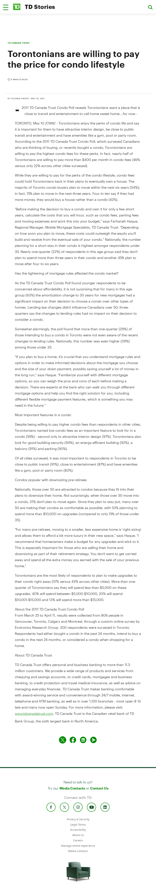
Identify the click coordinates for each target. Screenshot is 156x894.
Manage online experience (78, 845)
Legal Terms (78, 824)
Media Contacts (72, 788)
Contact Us (99, 788)
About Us (78, 835)
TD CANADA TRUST (19, 43)
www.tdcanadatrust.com (34, 713)
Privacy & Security (78, 819)
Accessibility (78, 829)
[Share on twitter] (62, 740)
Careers (78, 840)
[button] (5, 7)
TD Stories (40, 6)
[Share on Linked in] (83, 740)
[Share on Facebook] (73, 740)
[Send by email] (93, 740)
